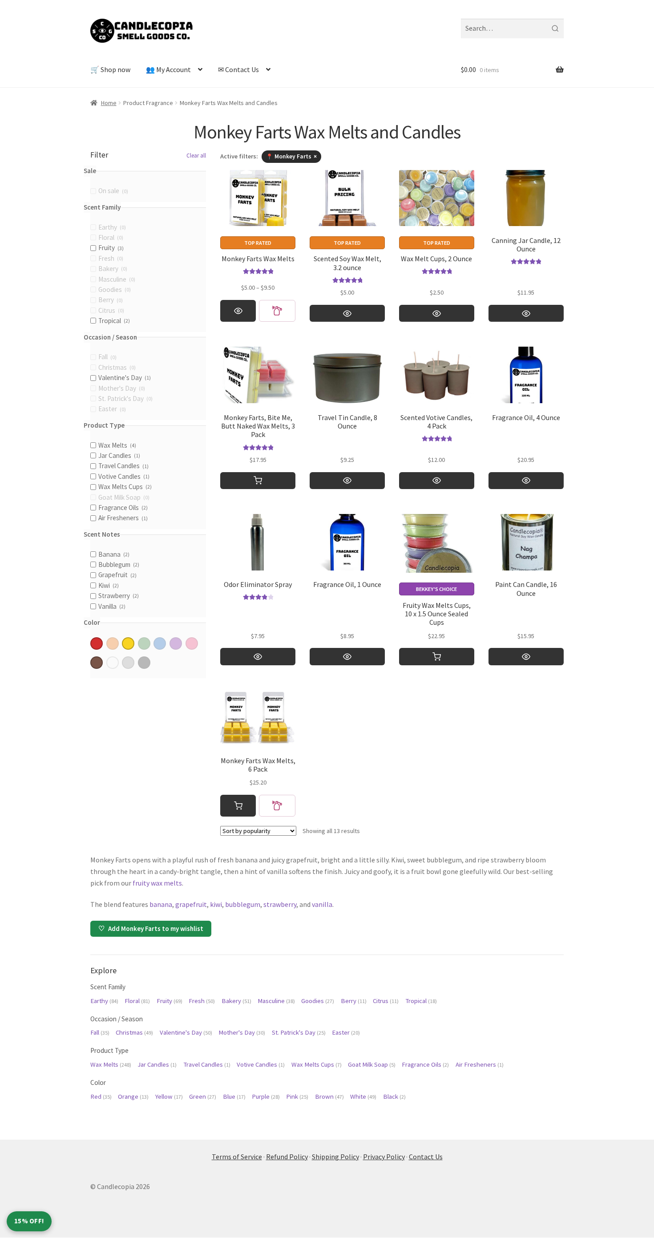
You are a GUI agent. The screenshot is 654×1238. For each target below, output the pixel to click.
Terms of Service (237, 1156)
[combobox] (512, 28)
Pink (297, 1096)
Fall (99, 1032)
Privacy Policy (384, 1156)
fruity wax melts (157, 882)
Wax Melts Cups (316, 1064)
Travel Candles (206, 1064)
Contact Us (426, 1156)
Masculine (276, 1001)
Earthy (104, 1001)
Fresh (202, 1001)
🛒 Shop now (110, 69)
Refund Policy (287, 1156)
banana (160, 904)
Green (202, 1096)
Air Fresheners (480, 1064)
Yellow (169, 1096)
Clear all (196, 155)
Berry (354, 1001)
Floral (137, 1001)
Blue (234, 1096)
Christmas (134, 1032)
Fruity (169, 1001)
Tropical (421, 1001)
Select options (238, 311)
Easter (346, 1032)
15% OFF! (29, 1221)
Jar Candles (157, 1064)
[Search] (555, 28)
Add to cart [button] (257, 480)
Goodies (317, 1001)
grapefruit (191, 904)
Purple (266, 1096)
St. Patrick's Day (299, 1032)
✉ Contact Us (238, 69)
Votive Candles (261, 1064)
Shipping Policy (335, 1156)
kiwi (216, 904)
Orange (133, 1096)
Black (394, 1096)
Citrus (386, 1001)
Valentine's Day (186, 1032)
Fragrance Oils (425, 1064)
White (363, 1096)
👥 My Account (168, 69)
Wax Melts (110, 1064)
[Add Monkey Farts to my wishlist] (277, 311)
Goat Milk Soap (372, 1064)
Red (101, 1096)
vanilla (322, 904)
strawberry (279, 904)
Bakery (236, 1001)
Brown (329, 1096)
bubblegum (242, 904)
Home (109, 103)
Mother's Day (241, 1032)
